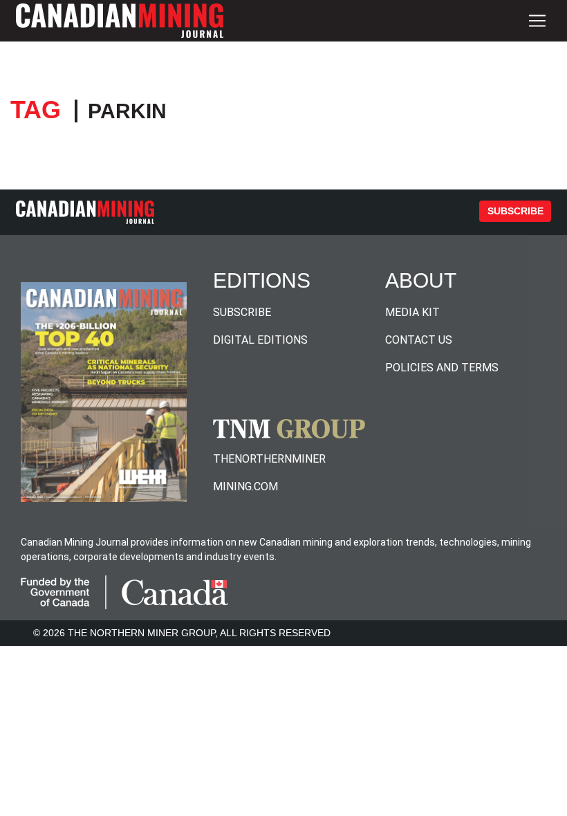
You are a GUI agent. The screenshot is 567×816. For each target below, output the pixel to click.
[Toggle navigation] (537, 20)
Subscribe (515, 210)
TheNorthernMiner (269, 458)
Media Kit (412, 312)
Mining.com (245, 486)
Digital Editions (260, 339)
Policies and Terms (442, 367)
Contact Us (418, 339)
